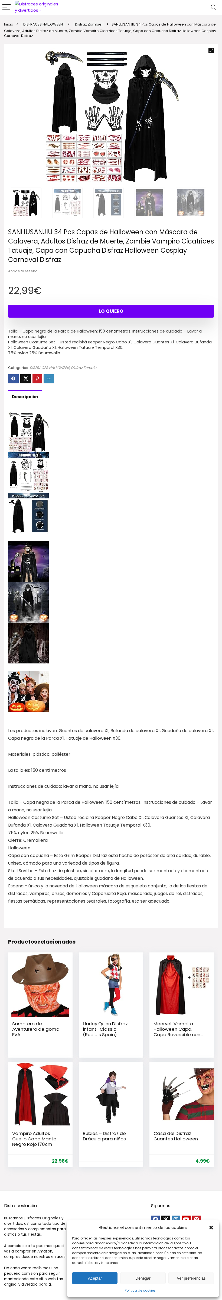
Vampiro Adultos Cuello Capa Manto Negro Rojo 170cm (34, 1138)
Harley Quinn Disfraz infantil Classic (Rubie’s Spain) (105, 1029)
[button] (211, 1227)
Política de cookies (140, 1290)
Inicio (8, 24)
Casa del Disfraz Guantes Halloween (176, 1136)
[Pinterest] (196, 1220)
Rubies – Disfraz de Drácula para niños (104, 1136)
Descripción (25, 397)
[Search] (213, 7)
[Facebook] (155, 1220)
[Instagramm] (176, 1220)
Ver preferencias (191, 1278)
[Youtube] (186, 1220)
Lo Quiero (111, 311)
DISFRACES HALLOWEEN (43, 24)
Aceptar (95, 1278)
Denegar (143, 1278)
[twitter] (165, 1220)
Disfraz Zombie (88, 24)
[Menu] (6, 7)
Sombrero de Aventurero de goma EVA (36, 1029)
